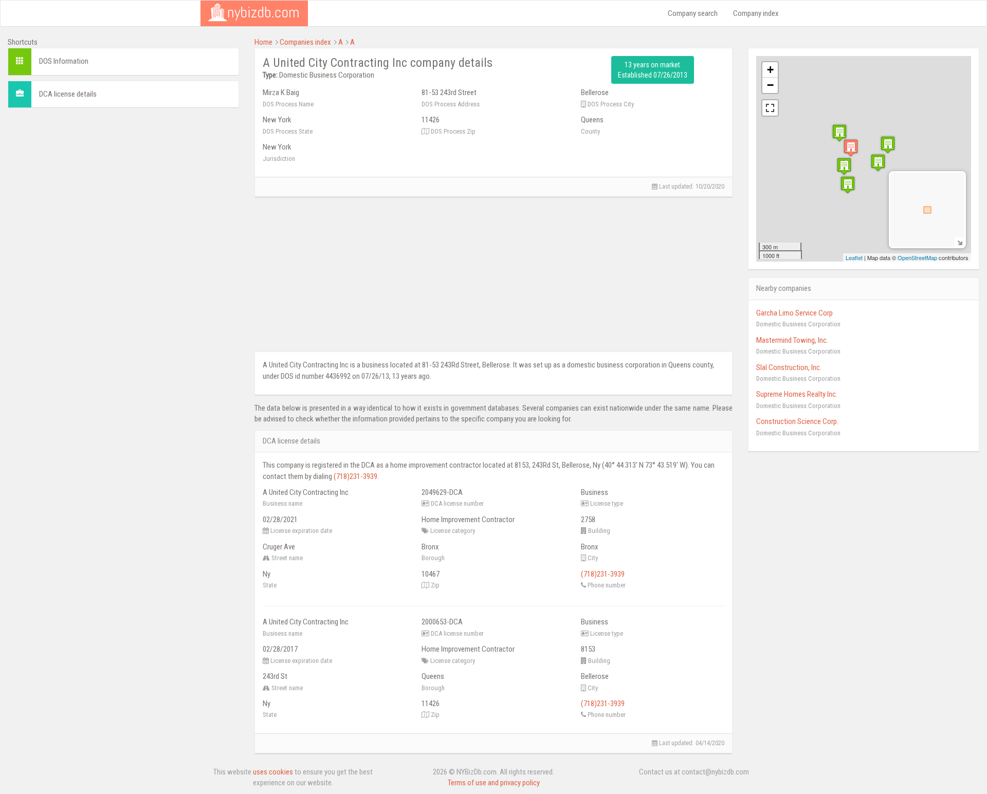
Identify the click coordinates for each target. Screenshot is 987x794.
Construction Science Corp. (797, 421)
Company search (693, 13)
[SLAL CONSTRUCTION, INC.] (878, 162)
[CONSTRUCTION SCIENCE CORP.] (888, 144)
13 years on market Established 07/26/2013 (652, 70)
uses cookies (273, 772)
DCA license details (68, 94)
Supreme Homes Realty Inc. (796, 394)
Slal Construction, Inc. (788, 367)
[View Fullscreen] (770, 108)
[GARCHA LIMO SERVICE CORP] (839, 132)
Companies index (305, 42)
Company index (756, 13)
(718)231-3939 (355, 476)
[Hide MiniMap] (959, 242)
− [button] (770, 85)
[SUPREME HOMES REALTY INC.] (847, 184)
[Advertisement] (123, 188)
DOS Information (63, 61)
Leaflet (854, 257)
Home (263, 42)
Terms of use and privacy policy (494, 782)
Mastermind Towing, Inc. (792, 340)
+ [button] (770, 69)
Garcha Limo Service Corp (794, 313)
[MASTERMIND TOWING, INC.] (844, 166)
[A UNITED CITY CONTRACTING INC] (851, 147)
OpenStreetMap (917, 257)
